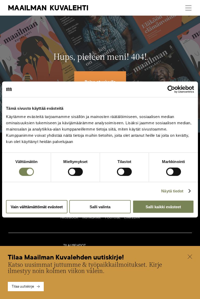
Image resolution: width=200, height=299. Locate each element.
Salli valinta (100, 206)
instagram (91, 217)
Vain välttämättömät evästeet (37, 206)
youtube (113, 217)
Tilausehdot (74, 245)
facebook (69, 217)
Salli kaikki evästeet (163, 206)
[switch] (75, 172)
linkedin (131, 217)
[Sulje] (189, 257)
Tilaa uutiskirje (23, 286)
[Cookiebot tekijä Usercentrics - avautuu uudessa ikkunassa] (171, 89)
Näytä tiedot (172, 191)
